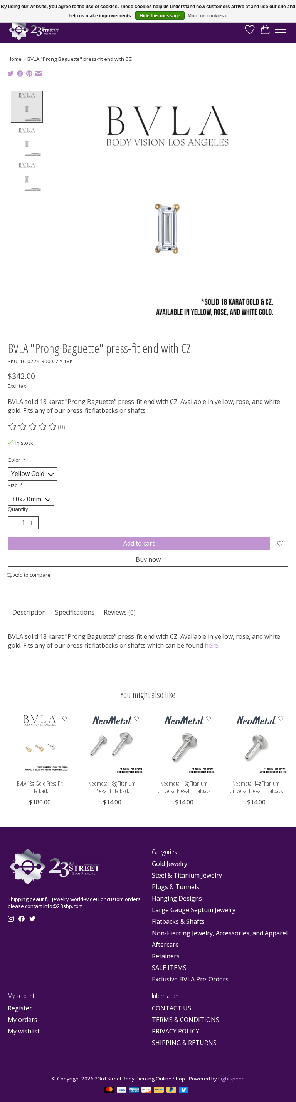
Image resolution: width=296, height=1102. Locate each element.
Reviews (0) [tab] (120, 612)
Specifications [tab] (74, 612)
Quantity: (18, 509)
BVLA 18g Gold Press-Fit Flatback (40, 787)
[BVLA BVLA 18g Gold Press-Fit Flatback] (40, 743)
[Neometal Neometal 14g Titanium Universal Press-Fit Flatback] (256, 743)
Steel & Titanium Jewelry (187, 875)
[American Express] (134, 1090)
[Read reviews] (33, 427)
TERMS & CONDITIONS (185, 1019)
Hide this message (160, 15)
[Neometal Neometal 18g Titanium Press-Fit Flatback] (112, 743)
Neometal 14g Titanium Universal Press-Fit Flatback (256, 787)
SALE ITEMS (169, 967)
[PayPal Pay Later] (171, 1090)
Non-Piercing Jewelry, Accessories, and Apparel (220, 933)
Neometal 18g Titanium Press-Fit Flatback (112, 787)
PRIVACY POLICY (175, 1031)
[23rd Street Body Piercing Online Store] (34, 29)
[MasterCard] (109, 1090)
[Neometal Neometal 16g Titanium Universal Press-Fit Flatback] (184, 743)
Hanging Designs (177, 898)
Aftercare (165, 944)
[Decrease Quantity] (15, 523)
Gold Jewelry (169, 863)
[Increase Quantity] (31, 523)
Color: (16, 459)
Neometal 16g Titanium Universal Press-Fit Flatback (184, 787)
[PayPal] (159, 1090)
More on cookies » (208, 15)
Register (20, 1008)
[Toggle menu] (280, 29)
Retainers (166, 956)
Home (15, 58)
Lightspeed (231, 1078)
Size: (15, 485)
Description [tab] (29, 612)
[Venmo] (184, 1090)
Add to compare (31, 574)
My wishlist (24, 1031)
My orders (22, 1019)
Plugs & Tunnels (175, 887)
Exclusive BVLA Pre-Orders (190, 979)
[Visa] (122, 1090)
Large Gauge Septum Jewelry (193, 910)
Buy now (148, 559)
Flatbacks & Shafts (178, 921)
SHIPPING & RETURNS (184, 1042)
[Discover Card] (146, 1090)
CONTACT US (171, 1008)
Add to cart (139, 543)
